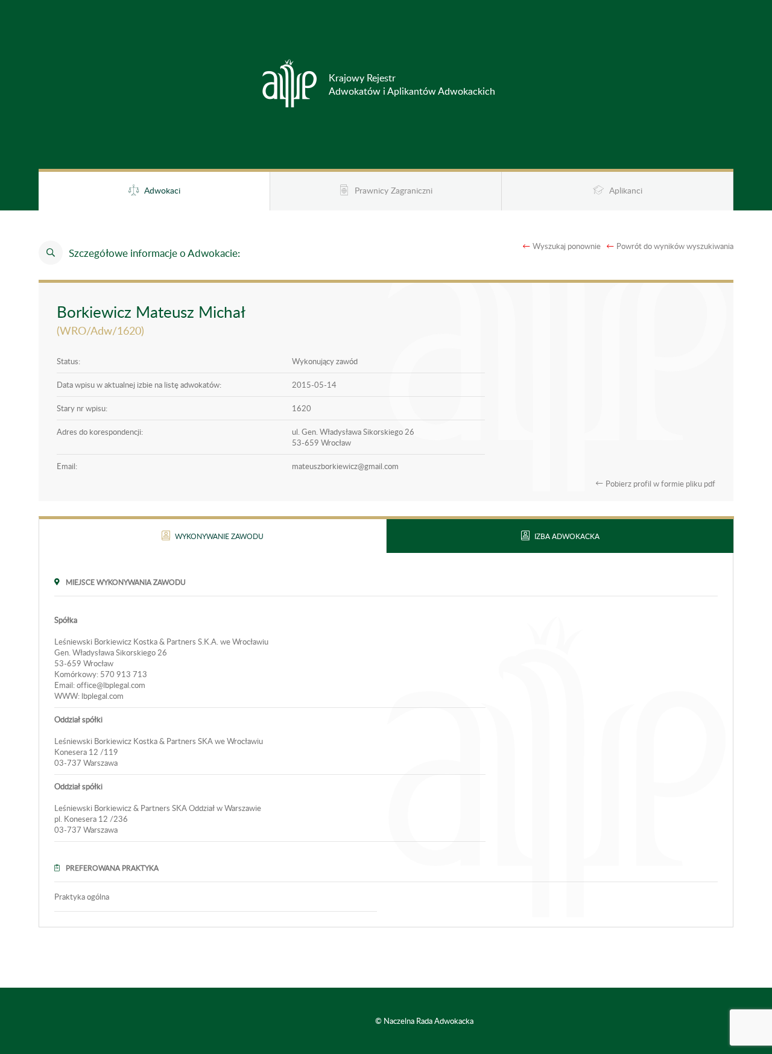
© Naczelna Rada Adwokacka (424, 1020)
